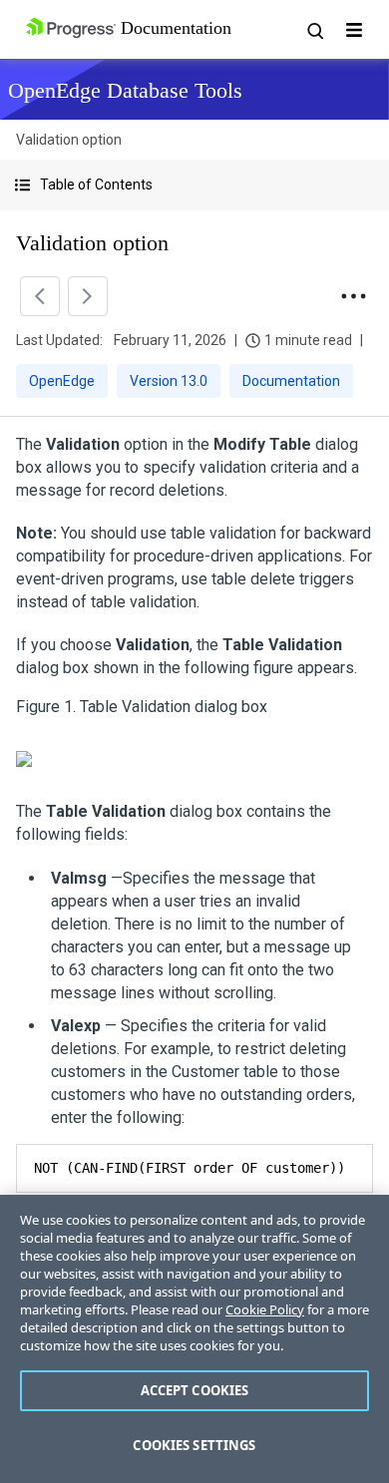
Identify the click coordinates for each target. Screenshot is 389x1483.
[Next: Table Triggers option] (88, 296)
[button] (194, 185)
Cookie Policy (264, 1309)
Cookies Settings (194, 1445)
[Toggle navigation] (354, 30)
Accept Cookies (195, 1390)
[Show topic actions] (353, 296)
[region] (194, 1339)
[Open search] (314, 30)
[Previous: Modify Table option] (40, 296)
